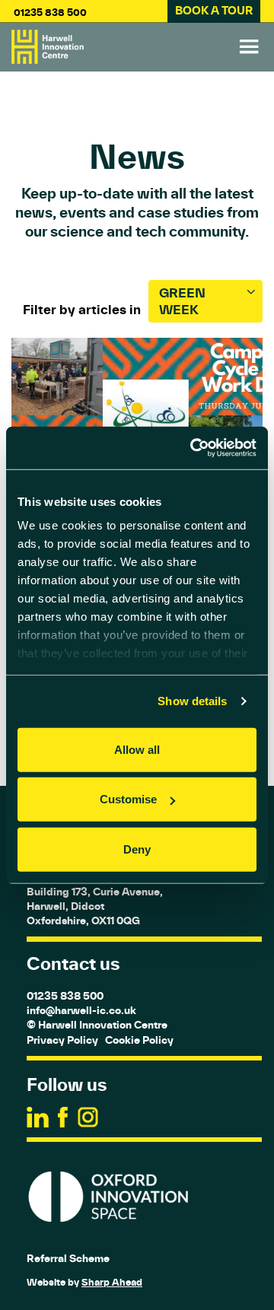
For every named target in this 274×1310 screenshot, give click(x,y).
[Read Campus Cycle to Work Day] (137, 419)
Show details (192, 701)
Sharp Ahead (111, 1282)
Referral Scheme (68, 1258)
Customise (128, 799)
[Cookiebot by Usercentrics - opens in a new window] (193, 448)
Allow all (137, 748)
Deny (137, 848)
